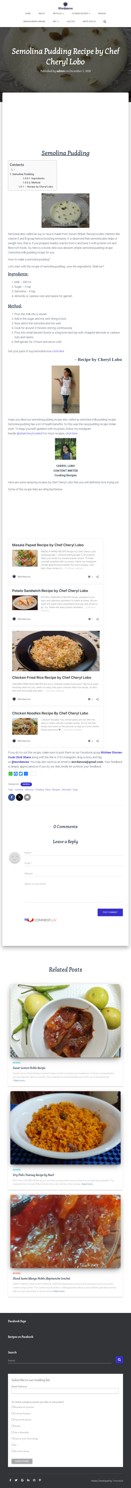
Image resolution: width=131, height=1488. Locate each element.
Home (28, 13)
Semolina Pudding (23, 174)
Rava (47, 789)
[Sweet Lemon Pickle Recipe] (65, 1020)
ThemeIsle (118, 1481)
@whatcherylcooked (29, 433)
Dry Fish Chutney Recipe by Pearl (33, 1175)
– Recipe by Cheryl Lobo (39, 186)
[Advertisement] (65, 126)
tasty (75, 789)
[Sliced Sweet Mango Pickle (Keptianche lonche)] (65, 1231)
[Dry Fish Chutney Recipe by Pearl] (65, 1127)
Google (22, 1480)
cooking (19, 789)
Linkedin (28, 1480)
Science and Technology (26, 1438)
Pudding (39, 789)
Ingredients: (38, 178)
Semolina (66, 789)
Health (17, 1426)
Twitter (16, 1480)
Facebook (10, 1480)
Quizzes (71, 21)
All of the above (21, 1451)
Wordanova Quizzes (24, 1407)
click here (58, 351)
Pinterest (39, 1480)
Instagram (34, 1480)
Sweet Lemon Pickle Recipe (29, 1068)
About (42, 13)
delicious (29, 789)
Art (55, 21)
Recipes (26, 784)
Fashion (102, 13)
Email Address (19, 1386)
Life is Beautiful (21, 1432)
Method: (36, 182)
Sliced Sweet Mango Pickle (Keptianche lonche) (41, 1278)
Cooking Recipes (80, 13)
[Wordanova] (66, 6)
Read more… (20, 1080)
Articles (57, 13)
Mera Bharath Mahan (34, 21)
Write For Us (89, 21)
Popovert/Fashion (22, 1419)
